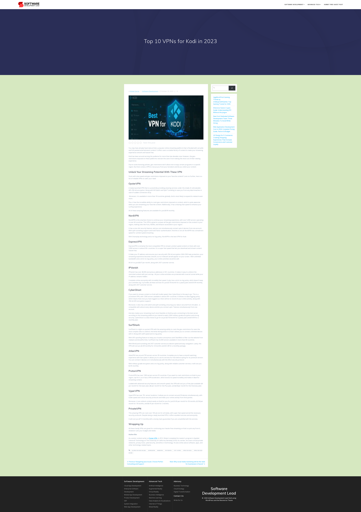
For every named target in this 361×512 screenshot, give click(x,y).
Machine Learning (155, 498)
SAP (125, 501)
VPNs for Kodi (187, 450)
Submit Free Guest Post (333, 4)
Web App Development (132, 507)
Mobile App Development (133, 495)
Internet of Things (155, 504)
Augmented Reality (155, 489)
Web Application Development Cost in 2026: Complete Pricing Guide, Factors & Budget (224, 129)
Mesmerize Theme (226, 500)
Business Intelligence (156, 495)
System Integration (131, 504)
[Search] (232, 88)
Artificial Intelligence (156, 486)
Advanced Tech (314, 4)
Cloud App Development (132, 486)
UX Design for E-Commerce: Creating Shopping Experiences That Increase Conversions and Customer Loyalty (223, 139)
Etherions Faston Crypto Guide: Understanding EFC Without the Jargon (222, 110)
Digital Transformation (182, 492)
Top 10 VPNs (177, 450)
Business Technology (181, 486)
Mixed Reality (153, 507)
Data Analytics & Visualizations (159, 501)
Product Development (132, 498)
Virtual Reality (154, 492)
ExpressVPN (151, 450)
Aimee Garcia (134, 91)
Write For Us (178, 500)
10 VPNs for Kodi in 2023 (139, 450)
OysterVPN (168, 450)
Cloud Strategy (179, 489)
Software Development (293, 4)
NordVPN (160, 450)
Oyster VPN (153, 438)
